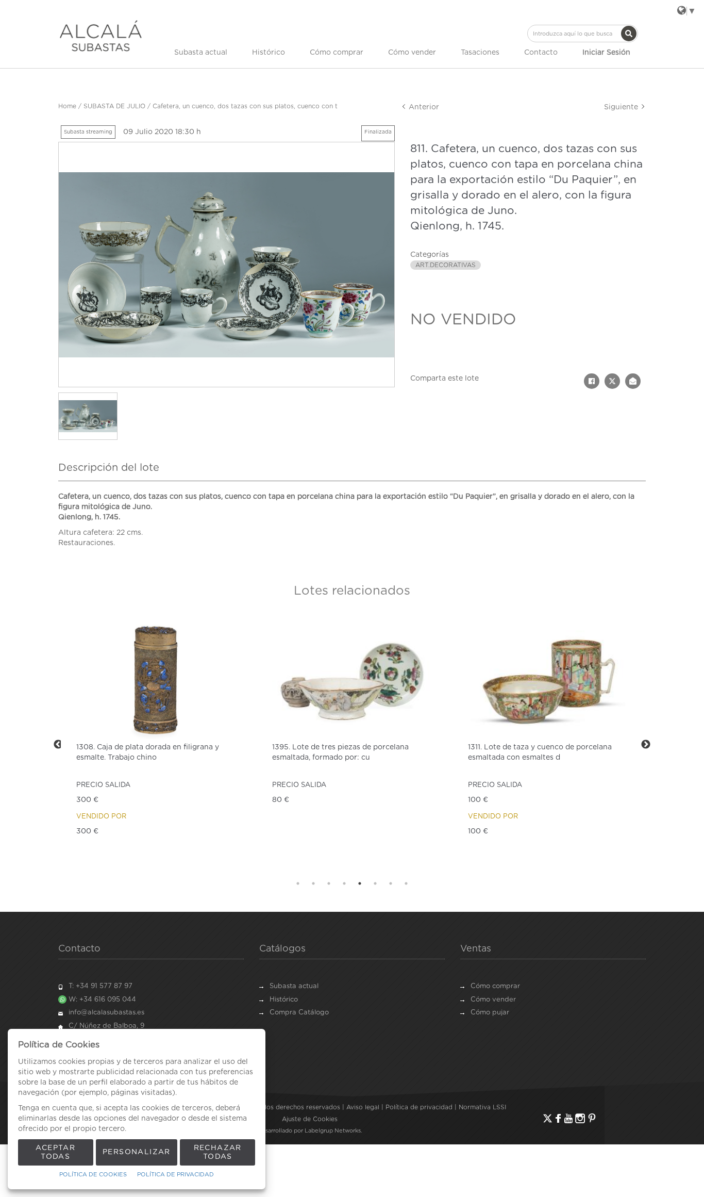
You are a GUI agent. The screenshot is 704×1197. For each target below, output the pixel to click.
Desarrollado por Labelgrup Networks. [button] (309, 1131)
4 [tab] (344, 883)
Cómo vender (412, 52)
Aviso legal (362, 1107)
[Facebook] (558, 1118)
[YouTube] (568, 1118)
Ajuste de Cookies (310, 1119)
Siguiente (622, 107)
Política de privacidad (418, 1107)
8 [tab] (406, 883)
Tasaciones (480, 52)
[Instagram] (580, 1118)
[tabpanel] (189, 744)
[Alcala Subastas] (100, 35)
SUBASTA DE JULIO (114, 106)
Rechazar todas (218, 1152)
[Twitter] (547, 1118)
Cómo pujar (490, 1012)
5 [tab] (360, 883)
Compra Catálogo (299, 1012)
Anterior (423, 107)
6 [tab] (375, 883)
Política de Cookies (93, 1174)
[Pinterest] (592, 1118)
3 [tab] (329, 883)
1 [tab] (298, 883)
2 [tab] (313, 883)
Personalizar (137, 1152)
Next (646, 745)
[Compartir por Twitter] (612, 381)
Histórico (268, 52)
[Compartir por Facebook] (591, 381)
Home (67, 106)
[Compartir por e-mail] (633, 381)
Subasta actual (200, 52)
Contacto (541, 52)
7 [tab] (390, 883)
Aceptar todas (55, 1152)
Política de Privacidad (175, 1174)
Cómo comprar (336, 52)
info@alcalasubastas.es (106, 1012)
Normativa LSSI (482, 1107)
